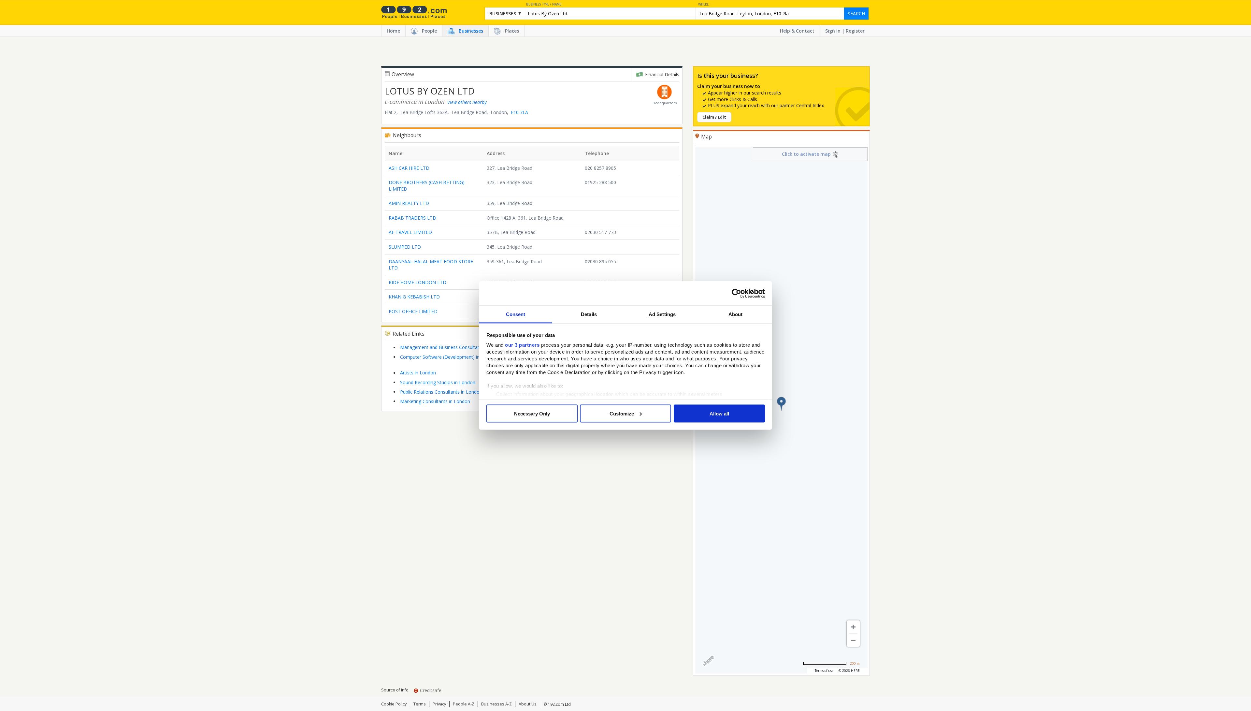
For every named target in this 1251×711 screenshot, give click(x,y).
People (429, 31)
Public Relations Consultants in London (441, 392)
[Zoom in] (853, 626)
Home (393, 31)
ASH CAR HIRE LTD (409, 168)
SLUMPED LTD (405, 247)
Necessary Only (532, 413)
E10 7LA (519, 112)
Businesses (471, 31)
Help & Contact (797, 31)
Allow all (719, 413)
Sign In (833, 31)
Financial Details (662, 74)
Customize (622, 413)
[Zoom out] (853, 640)
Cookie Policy (394, 704)
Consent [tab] (515, 314)
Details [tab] (589, 314)
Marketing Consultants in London (435, 401)
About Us (528, 704)
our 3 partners (522, 345)
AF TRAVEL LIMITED (410, 232)
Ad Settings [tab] (662, 314)
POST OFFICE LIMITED (413, 311)
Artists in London (418, 373)
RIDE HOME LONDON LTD (417, 282)
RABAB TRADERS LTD (412, 218)
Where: (704, 4)
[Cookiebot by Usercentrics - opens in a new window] (736, 293)
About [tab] (735, 314)
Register (855, 31)
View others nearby (466, 102)
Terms (419, 704)
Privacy (439, 704)
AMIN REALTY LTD (409, 203)
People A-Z (463, 704)
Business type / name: (544, 4)
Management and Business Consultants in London (453, 347)
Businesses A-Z (496, 704)
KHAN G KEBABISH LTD (414, 297)
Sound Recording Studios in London (437, 382)
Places (512, 31)
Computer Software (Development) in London (448, 357)
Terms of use (824, 670)
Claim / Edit (714, 117)
